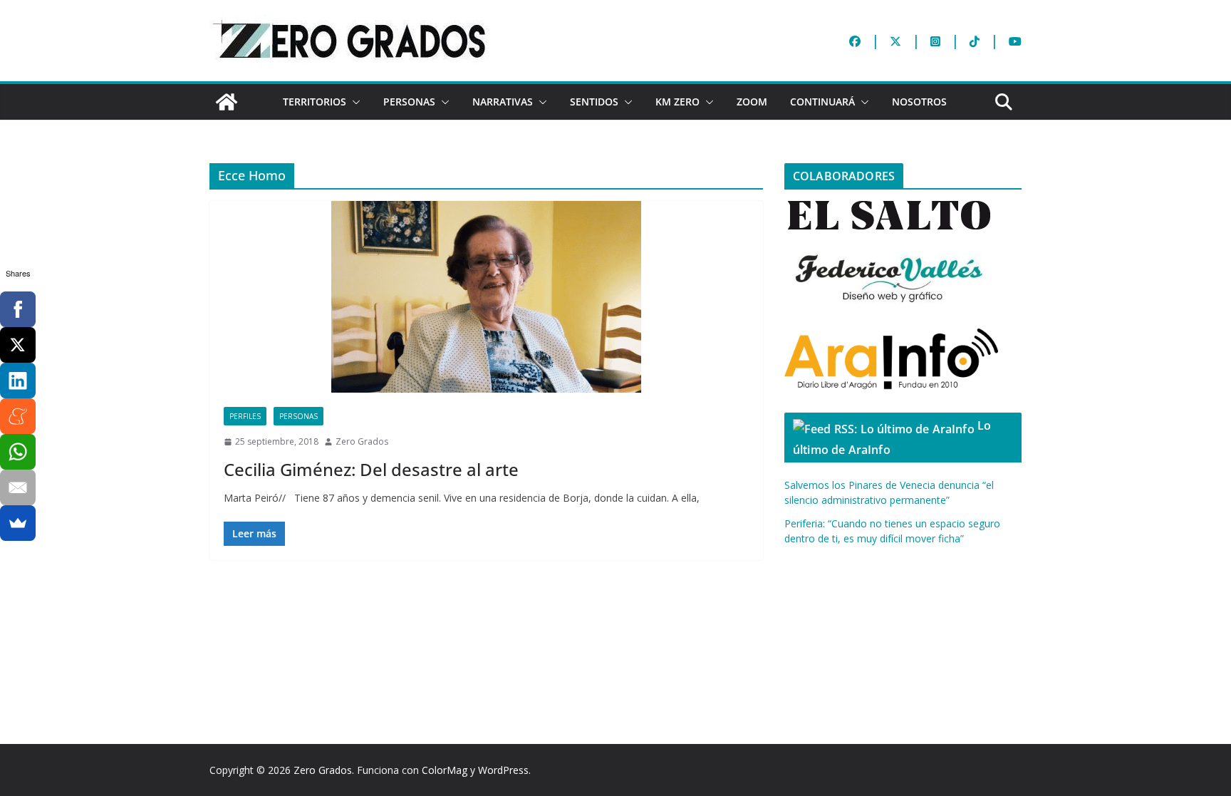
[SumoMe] (18, 523)
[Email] (18, 487)
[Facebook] (18, 309)
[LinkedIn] (18, 380)
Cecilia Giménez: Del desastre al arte (371, 469)
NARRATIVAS (502, 101)
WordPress (503, 770)
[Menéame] (18, 416)
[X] (18, 345)
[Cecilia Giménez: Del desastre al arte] (486, 297)
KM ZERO (677, 101)
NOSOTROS (919, 101)
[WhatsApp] (18, 452)
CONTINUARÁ (822, 101)
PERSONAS (409, 101)
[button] (353, 102)
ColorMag (444, 770)
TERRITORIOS (314, 101)
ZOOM (752, 101)
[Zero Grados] (226, 102)
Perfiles (245, 416)
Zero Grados (362, 441)
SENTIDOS (594, 101)
